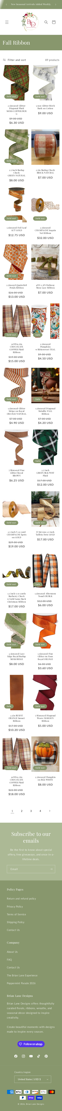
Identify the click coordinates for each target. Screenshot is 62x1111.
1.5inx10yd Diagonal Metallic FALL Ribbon (45, 411)
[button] (7, 22)
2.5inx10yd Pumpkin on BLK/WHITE (45, 778)
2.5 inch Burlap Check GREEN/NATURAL (16, 173)
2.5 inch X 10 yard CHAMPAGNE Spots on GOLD (17, 534)
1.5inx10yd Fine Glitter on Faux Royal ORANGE (45, 656)
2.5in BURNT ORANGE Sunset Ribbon (17, 718)
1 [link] (12, 810)
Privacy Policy (15, 906)
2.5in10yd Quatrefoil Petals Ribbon (16, 286)
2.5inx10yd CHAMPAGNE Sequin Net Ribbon (45, 230)
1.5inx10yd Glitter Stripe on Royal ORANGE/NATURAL (16, 411)
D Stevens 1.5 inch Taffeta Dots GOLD (45, 533)
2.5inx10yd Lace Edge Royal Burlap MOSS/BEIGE (16, 656)
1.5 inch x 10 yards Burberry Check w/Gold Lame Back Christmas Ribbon (16, 597)
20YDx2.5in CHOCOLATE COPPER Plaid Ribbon (16, 781)
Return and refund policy (21, 898)
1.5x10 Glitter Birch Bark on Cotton (45, 107)
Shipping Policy (15, 922)
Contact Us (13, 929)
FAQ (9, 959)
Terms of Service (16, 914)
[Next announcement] (55, 4)
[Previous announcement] (6, 4)
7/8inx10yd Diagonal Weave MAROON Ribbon (45, 718)
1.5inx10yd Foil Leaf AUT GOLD (17, 229)
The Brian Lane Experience (22, 975)
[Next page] (49, 811)
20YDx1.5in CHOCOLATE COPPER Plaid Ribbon (16, 348)
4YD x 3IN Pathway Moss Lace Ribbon (45, 286)
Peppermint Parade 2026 (21, 983)
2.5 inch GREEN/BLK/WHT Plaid (45, 473)
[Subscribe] (51, 869)
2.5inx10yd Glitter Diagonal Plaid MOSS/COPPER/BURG (17, 109)
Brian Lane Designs (35, 1104)
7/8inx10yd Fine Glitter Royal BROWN (17, 473)
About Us (12, 951)
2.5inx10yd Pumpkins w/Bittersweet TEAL (45, 347)
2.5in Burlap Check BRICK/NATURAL (45, 171)
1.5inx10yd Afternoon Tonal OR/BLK (45, 595)
